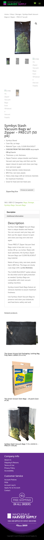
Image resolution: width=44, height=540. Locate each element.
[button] (39, 3)
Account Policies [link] (10, 480)
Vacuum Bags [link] (20, 205)
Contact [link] (7, 490)
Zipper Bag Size (12, 191)
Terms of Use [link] (9, 465)
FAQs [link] (6, 482)
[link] (14, 3)
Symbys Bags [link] (9, 205)
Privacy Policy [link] (9, 468)
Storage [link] (18, 14)
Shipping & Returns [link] (11, 463)
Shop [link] (12, 14)
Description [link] (11, 212)
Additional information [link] (15, 216)
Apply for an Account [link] (12, 488)
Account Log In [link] (10, 485)
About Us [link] (7, 460)
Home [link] (6, 14)
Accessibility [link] (9, 471)
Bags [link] (25, 202)
